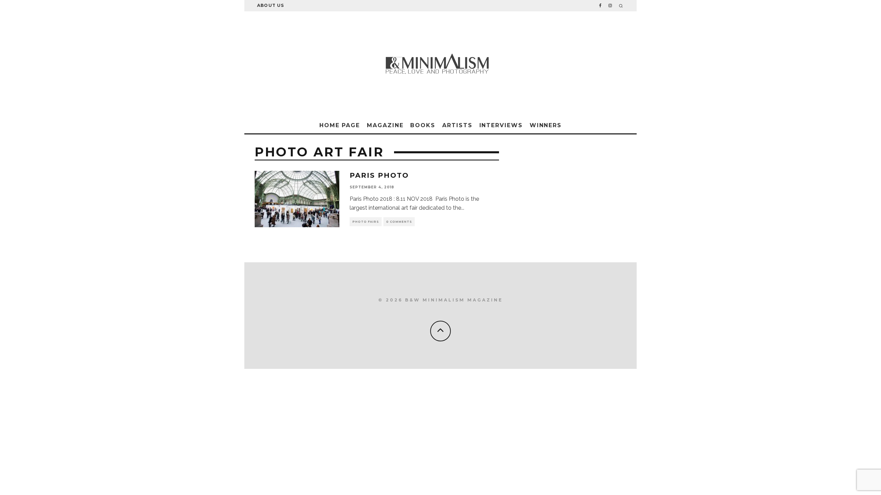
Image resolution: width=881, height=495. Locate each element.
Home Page (339, 125)
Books (422, 125)
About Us (270, 5)
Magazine (385, 125)
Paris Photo (379, 175)
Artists (457, 125)
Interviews (501, 125)
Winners (546, 125)
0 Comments (399, 221)
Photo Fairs (365, 221)
